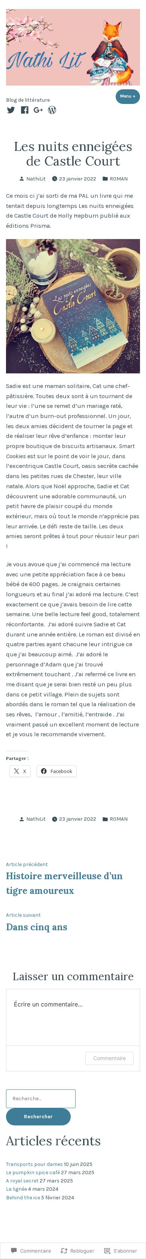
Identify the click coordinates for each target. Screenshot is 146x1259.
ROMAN (119, 179)
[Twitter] (12, 110)
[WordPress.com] (51, 110)
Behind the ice (23, 1197)
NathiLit (36, 179)
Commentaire (109, 1058)
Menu (130, 96)
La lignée (16, 1189)
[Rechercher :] (41, 1098)
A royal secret (22, 1181)
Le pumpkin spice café (33, 1172)
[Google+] (38, 110)
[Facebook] (24, 110)
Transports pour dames (34, 1164)
